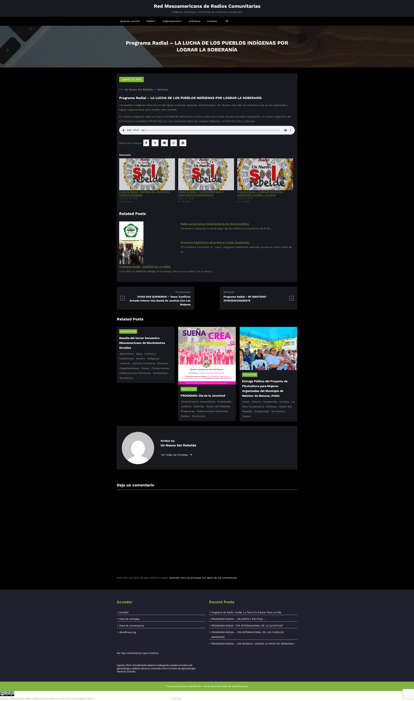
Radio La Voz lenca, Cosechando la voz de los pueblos (215, 223)
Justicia (125, 363)
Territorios (126, 377)
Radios (150, 21)
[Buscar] (227, 21)
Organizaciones (171, 21)
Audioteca (194, 21)
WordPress (195, 686)
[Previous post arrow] (122, 298)
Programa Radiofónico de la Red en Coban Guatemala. (215, 242)
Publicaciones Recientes (135, 373)
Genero (140, 358)
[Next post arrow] (291, 298)
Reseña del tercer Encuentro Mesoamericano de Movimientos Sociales (142, 342)
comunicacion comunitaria (198, 401)
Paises (145, 368)
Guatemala (224, 401)
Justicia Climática (143, 363)
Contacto (212, 21)
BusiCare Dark (219, 686)
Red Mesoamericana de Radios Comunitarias (207, 6)
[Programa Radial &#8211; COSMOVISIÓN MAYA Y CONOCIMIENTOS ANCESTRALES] (206, 174)
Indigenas (153, 358)
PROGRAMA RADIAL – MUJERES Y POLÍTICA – (238, 619)
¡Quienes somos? (130, 21)
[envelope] (164, 143)
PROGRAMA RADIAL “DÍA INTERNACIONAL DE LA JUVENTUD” (247, 625)
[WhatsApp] (173, 143)
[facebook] (146, 143)
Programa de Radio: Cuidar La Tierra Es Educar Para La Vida (246, 612)
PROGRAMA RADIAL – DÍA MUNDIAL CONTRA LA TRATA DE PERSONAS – (253, 643)
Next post (228, 292)
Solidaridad (160, 373)
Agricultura (127, 353)
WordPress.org (127, 632)
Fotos (246, 401)
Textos (246, 416)
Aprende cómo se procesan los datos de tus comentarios (203, 577)
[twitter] (155, 143)
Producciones (160, 368)
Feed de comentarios (131, 625)
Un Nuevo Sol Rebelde (139, 89)
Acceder (124, 612)
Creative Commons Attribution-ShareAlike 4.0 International (132, 698)
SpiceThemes (240, 686)
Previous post (183, 292)
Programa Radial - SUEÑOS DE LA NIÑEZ (144, 266)
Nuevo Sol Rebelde (218, 406)
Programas (188, 411)
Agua (139, 353)
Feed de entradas (129, 619)
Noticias (163, 89)
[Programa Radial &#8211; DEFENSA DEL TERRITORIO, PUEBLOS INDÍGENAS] (147, 174)
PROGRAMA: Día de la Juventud (203, 395)
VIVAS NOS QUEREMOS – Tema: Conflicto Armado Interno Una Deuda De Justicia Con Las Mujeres (160, 300)
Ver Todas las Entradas (175, 454)
